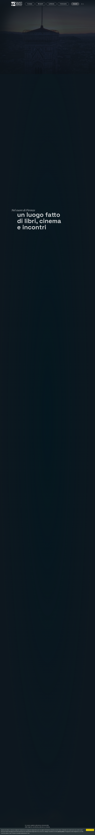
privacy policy (61, 831)
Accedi (75, 4)
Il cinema (29, 4)
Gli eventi (40, 4)
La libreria (51, 4)
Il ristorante (63, 4)
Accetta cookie (90, 829)
